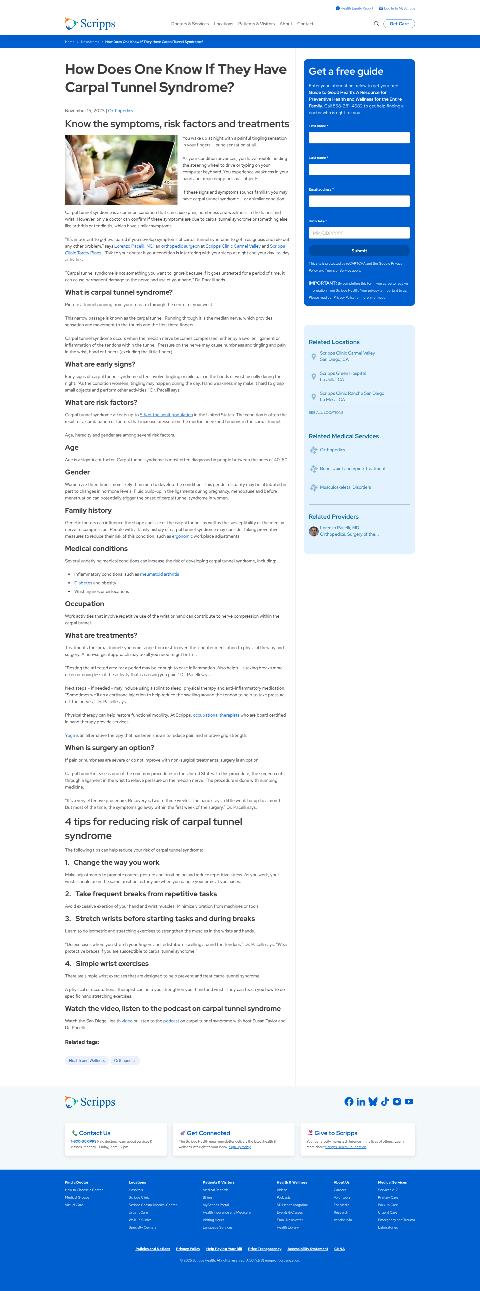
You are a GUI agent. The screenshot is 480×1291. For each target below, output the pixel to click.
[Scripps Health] (90, 23)
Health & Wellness (292, 1182)
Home (69, 41)
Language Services (217, 1227)
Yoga (70, 735)
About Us (342, 1182)
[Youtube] (409, 1102)
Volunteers (342, 1197)
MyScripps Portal (216, 1205)
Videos (282, 1190)
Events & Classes (290, 1212)
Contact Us (94, 1133)
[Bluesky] (373, 1102)
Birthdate (318, 221)
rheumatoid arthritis (159, 574)
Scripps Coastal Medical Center (153, 1205)
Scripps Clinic (139, 1197)
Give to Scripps (335, 1133)
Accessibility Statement (308, 1249)
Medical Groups (77, 1197)
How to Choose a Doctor (84, 1190)
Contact (305, 23)
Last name (318, 157)
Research (341, 1212)
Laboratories (388, 1227)
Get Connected (208, 1133)
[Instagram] (397, 1102)
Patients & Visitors (256, 23)
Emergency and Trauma (396, 1220)
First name (318, 126)
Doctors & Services (190, 23)
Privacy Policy (344, 297)
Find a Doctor (76, 1182)
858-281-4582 (348, 106)
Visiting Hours (213, 1220)
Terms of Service (338, 270)
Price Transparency (265, 1249)
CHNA (339, 1249)
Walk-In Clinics (140, 1220)
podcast (171, 1021)
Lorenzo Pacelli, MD (133, 246)
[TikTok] (385, 1102)
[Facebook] (349, 1102)
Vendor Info (343, 1220)
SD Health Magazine (292, 1205)
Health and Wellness (87, 1060)
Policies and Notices (153, 1249)
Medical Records (215, 1190)
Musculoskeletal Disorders (345, 487)
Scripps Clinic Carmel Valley (233, 246)
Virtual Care (74, 1205)
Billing (207, 1197)
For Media (341, 1205)
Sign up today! (240, 1147)
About (286, 23)
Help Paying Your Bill (224, 1249)
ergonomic (182, 536)
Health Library (288, 1227)
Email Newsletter (290, 1220)
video (127, 1021)
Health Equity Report (357, 8)
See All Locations (326, 412)
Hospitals (136, 1190)
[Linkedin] (361, 1102)
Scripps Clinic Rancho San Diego (352, 393)
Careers (340, 1190)
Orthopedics (120, 110)
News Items (90, 41)
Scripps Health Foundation (345, 1147)
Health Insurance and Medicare (227, 1212)
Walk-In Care (388, 1205)
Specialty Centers (142, 1227)
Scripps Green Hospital (343, 373)
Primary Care (388, 1197)
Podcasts (283, 1197)
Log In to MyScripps (399, 8)
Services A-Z (388, 1190)
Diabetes (83, 583)
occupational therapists (216, 715)
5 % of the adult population (166, 415)
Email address (321, 189)
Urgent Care (138, 1212)
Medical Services (392, 1182)
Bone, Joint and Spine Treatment (353, 468)
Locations (223, 23)
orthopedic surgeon (180, 246)
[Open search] (377, 24)
